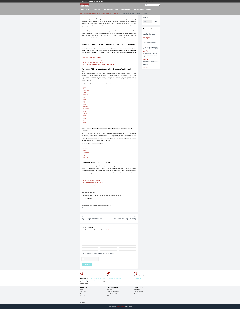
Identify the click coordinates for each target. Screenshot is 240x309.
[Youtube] (159, 1)
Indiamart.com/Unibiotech (112, 298)
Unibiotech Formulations (121, 306)
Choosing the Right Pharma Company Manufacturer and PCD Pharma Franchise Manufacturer (150, 35)
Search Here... (146, 17)
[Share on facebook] (82, 208)
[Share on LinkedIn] (84, 208)
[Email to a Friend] (86, 208)
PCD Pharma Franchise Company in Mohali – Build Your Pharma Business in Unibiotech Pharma (150, 55)
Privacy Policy (137, 289)
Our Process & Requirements (113, 291)
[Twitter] (149, 1)
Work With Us (110, 289)
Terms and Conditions (138, 291)
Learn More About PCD (112, 293)
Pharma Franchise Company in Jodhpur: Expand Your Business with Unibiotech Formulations (151, 63)
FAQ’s (81, 300)
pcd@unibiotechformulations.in (114, 278)
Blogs (81, 298)
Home (81, 289)
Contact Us (82, 302)
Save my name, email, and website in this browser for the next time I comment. (98, 253)
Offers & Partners (110, 295)
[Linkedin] (156, 1)
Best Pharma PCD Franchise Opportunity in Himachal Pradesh (122, 218)
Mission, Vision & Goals (85, 295)
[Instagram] (153, 1)
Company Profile (83, 293)
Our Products (83, 291)
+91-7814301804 (137, 278)
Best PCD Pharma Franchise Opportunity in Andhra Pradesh (95, 218)
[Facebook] (146, 1)
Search (156, 21)
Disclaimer (136, 293)
